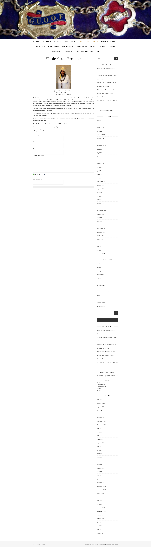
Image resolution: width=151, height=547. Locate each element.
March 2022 (100, 174)
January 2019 (100, 203)
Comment (38, 155)
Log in (98, 295)
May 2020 (99, 178)
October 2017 (100, 236)
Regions (99, 278)
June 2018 (99, 221)
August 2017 (100, 239)
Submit (63, 186)
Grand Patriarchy (107, 41)
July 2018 (99, 217)
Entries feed (100, 299)
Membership (100, 274)
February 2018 (101, 228)
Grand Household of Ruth (87, 41)
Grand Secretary (101, 386)
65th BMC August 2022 (85, 51)
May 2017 (99, 250)
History (56, 41)
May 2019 (99, 196)
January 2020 (100, 185)
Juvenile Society (81, 46)
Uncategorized (101, 285)
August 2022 (100, 163)
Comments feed (101, 302)
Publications (102, 46)
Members (99, 383)
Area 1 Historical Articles (103, 381)
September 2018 (101, 210)
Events (112, 46)
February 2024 (101, 134)
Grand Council (40, 46)
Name (37, 135)
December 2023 (101, 142)
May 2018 (99, 225)
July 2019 (99, 192)
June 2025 (99, 120)
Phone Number (37, 149)
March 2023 (100, 160)
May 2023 (99, 153)
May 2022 (99, 167)
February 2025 (101, 124)
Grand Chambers (53, 46)
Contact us (56, 51)
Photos (92, 46)
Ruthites (99, 282)
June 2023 (99, 149)
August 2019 (100, 189)
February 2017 (101, 254)
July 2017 (99, 243)
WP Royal (43, 544)
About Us (45, 41)
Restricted (68, 51)
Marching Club (67, 46)
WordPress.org (101, 306)
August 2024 (100, 127)
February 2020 (101, 181)
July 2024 (99, 131)
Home (38, 41)
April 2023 (99, 156)
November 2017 (101, 232)
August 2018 (100, 214)
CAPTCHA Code (37, 179)
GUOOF (99, 267)
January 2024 (100, 138)
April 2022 (99, 171)
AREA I (98, 379)
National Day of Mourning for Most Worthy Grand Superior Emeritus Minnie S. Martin (106, 93)
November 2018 (101, 207)
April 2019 (99, 199)
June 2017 (99, 246)
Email (37, 142)
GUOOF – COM (68, 41)
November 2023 (101, 145)
